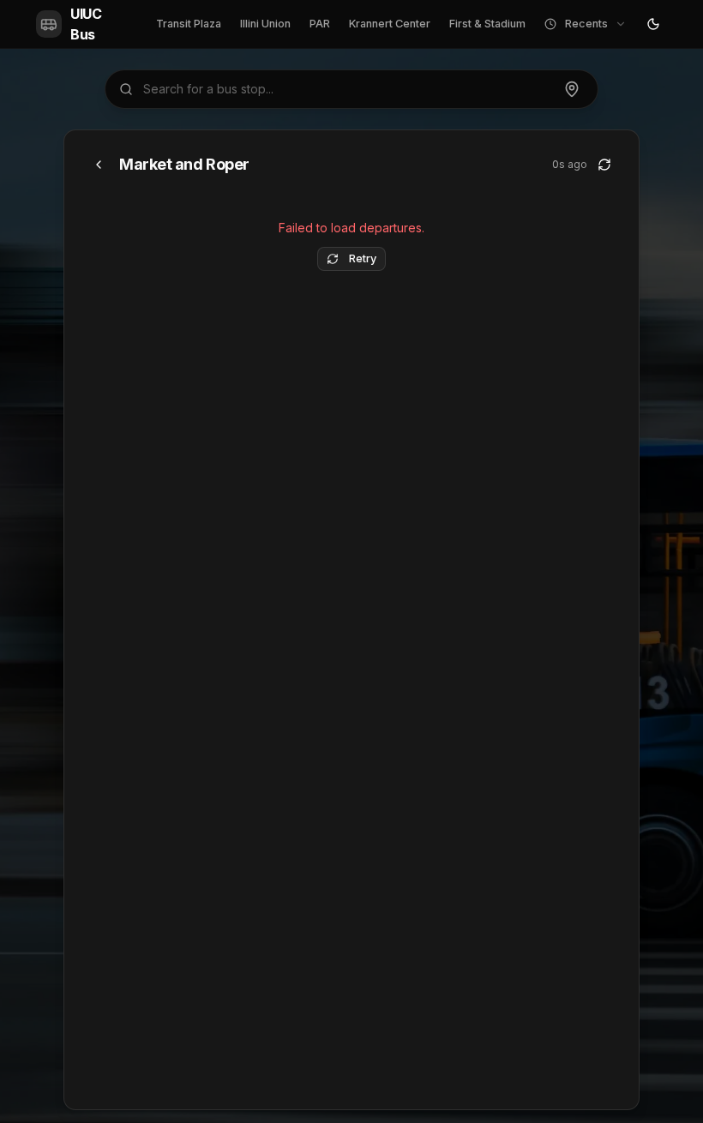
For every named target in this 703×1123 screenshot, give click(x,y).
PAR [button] (319, 23)
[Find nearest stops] (572, 89)
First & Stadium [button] (487, 23)
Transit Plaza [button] (188, 23)
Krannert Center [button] (389, 23)
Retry (362, 258)
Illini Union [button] (265, 23)
